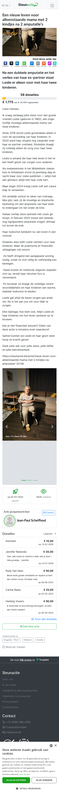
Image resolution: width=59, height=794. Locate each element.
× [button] (55, 745)
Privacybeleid (10, 701)
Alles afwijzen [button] (44, 780)
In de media (9, 684)
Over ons (7, 679)
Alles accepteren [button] (16, 780)
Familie (40, 640)
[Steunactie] (28, 4)
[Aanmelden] (3, 5)
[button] (5, 64)
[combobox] (51, 745)
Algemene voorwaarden (16, 696)
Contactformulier (16, 727)
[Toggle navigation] (52, 5)
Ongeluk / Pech (11, 640)
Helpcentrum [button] (14, 732)
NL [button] (7, 5)
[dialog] (29, 768)
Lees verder (24, 774)
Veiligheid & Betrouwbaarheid (19, 690)
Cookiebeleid (10, 707)
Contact (49, 513)
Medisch (28, 640)
